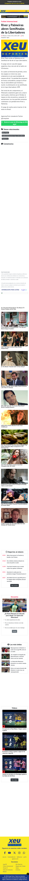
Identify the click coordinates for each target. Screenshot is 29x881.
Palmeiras (5, 139)
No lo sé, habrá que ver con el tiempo (15, 627)
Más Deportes (19, 864)
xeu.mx (4, 857)
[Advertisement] (14, 209)
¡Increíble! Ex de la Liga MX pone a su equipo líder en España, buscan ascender (16, 579)
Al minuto (18, 870)
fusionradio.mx (11, 857)
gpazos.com (15, 859)
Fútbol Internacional (8, 866)
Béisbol (4, 871)
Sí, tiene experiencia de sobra (12, 620)
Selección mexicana (8, 870)
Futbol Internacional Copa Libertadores (13, 135)
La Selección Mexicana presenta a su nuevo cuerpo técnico (18, 663)
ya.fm (25, 857)
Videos (17, 868)
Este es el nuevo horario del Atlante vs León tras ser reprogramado (18, 670)
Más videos (14, 780)
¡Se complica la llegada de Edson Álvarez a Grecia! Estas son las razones (18, 656)
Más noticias (14, 585)
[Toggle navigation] (26, 11)
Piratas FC (5, 868)
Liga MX (5, 864)
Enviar (14, 631)
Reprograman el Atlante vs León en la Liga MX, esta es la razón (18, 649)
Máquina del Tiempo (20, 866)
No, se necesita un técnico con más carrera (14, 623)
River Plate (5, 132)
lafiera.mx (19, 857)
